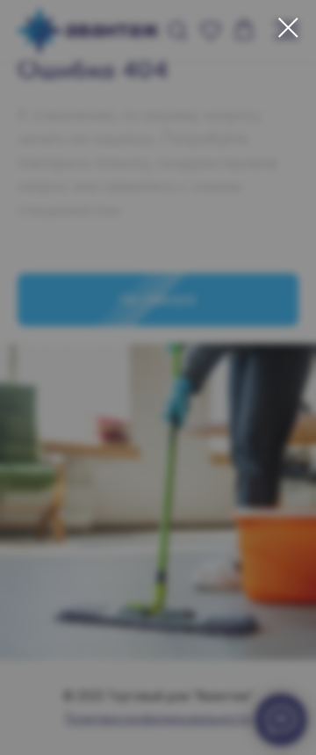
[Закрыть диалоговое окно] (288, 28)
